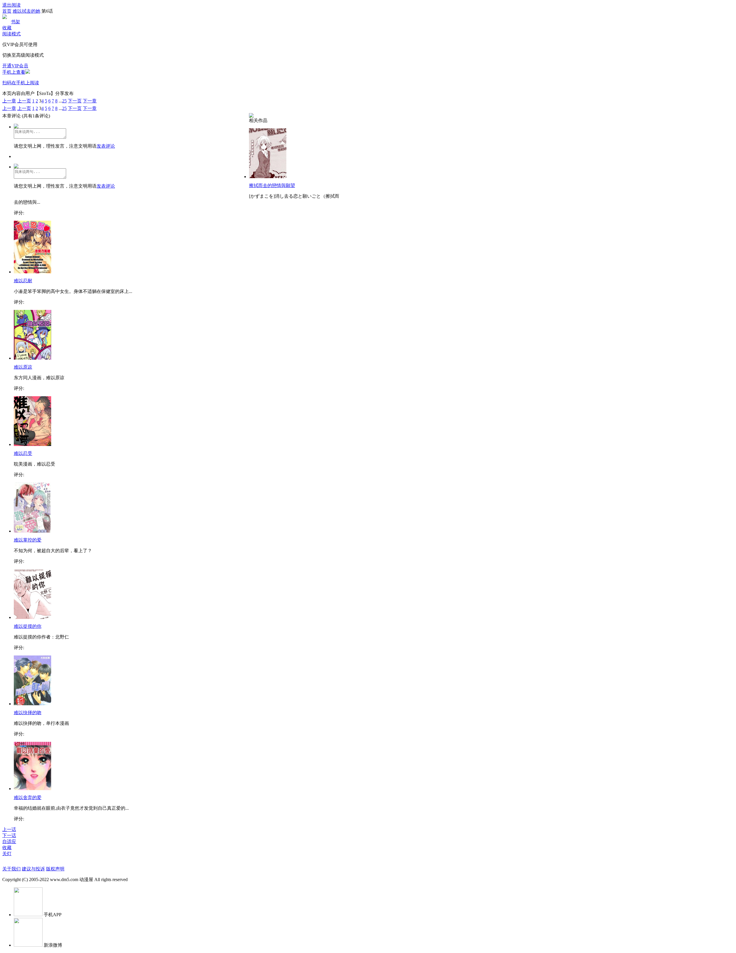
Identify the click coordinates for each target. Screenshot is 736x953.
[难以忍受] (32, 444)
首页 (7, 11)
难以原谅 (23, 367)
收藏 (7, 27)
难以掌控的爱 (27, 540)
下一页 (75, 100)
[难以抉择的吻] (32, 703)
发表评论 (106, 146)
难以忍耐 (23, 280)
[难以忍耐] (32, 271)
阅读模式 (11, 33)
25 (64, 100)
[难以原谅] (32, 358)
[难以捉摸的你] (32, 617)
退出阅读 (11, 5)
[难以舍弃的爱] (32, 788)
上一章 (9, 100)
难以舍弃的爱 (27, 797)
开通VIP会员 (15, 65)
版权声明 (55, 868)
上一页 (24, 100)
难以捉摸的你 (27, 626)
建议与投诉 (33, 868)
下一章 (90, 100)
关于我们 (11, 868)
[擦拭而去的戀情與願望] (267, 176)
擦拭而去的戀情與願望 (272, 185)
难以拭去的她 (26, 11)
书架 (15, 21)
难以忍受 (23, 453)
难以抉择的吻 (27, 712)
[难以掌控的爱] (32, 531)
